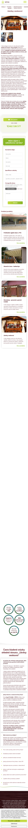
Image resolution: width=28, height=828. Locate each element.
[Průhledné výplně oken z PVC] (14, 221)
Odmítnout (14, 823)
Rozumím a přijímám (14, 821)
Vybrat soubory (10, 188)
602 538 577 (15, 126)
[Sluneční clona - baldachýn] (14, 255)
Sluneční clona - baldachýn (12, 266)
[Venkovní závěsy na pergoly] (14, 324)
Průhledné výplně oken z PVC (12, 233)
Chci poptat (14, 119)
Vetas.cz (3, 6)
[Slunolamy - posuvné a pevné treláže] (14, 289)
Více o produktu (21, 243)
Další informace (16, 817)
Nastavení (14, 826)
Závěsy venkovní (9, 335)
